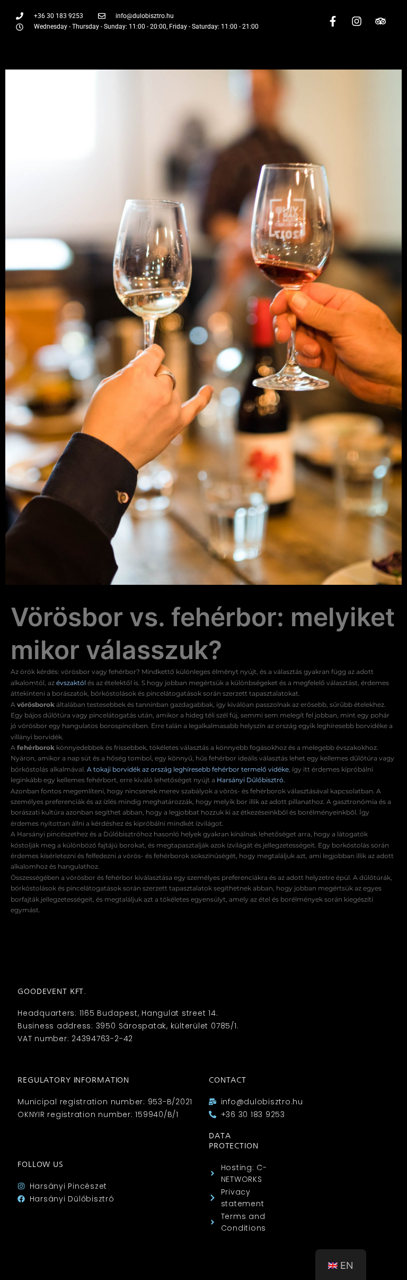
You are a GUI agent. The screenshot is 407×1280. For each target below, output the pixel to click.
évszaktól (71, 683)
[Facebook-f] (332, 21)
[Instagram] (356, 21)
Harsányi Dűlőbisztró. (251, 780)
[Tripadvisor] (380, 21)
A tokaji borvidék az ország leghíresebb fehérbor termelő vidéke (188, 769)
